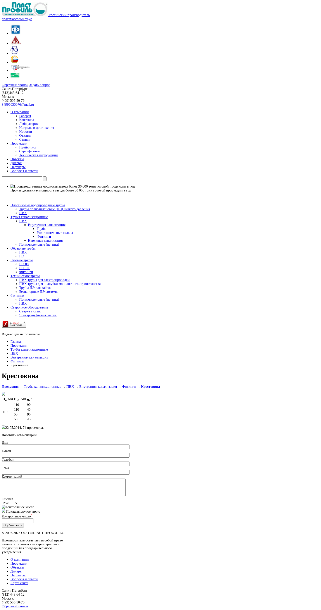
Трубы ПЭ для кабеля (35, 287)
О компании (19, 559)
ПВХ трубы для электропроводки (44, 280)
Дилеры (16, 571)
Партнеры (18, 575)
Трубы (41, 229)
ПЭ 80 (24, 264)
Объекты (17, 567)
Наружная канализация (45, 240)
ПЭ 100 (24, 268)
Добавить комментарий (19, 435)
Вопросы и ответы (24, 579)
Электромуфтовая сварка (38, 315)
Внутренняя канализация (47, 225)
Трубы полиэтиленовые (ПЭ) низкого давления (54, 209)
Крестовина (150, 386)
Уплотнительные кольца (55, 232)
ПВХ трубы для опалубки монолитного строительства (60, 284)
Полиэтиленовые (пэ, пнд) (39, 244)
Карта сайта (19, 583)
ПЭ (21, 256)
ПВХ (23, 213)
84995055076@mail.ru (18, 104)
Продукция (10, 386)
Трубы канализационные (42, 386)
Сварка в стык (30, 311)
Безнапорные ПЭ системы (38, 291)
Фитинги (44, 236)
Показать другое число (23, 511)
